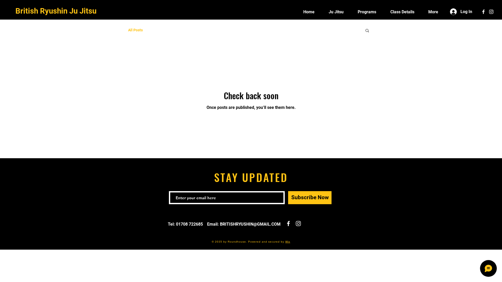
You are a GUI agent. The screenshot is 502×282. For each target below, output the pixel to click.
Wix (287, 241)
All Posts (135, 30)
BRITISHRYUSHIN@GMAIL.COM (250, 224)
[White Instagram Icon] (491, 12)
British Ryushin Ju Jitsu (55, 11)
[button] (367, 31)
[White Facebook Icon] (483, 12)
